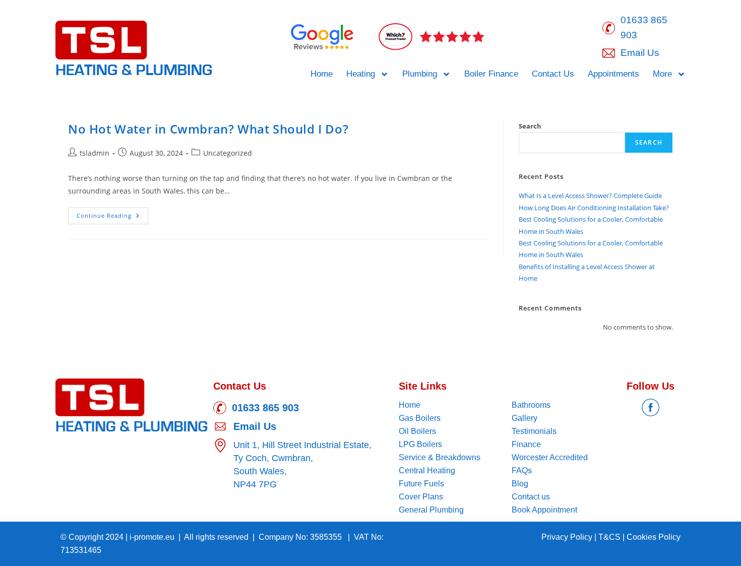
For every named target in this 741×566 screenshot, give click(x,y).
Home (322, 74)
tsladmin (94, 153)
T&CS (610, 537)
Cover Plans (421, 496)
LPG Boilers (420, 444)
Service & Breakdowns (439, 457)
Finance (526, 444)
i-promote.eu (153, 537)
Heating (360, 74)
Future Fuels (421, 483)
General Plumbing (431, 510)
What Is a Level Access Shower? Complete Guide (590, 195)
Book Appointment (544, 510)
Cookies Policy (654, 537)
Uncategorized (227, 153)
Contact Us (553, 74)
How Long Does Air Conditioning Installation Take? (594, 207)
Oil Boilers (417, 431)
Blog (520, 483)
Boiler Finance (491, 74)
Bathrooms (531, 405)
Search (530, 126)
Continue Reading (112, 213)
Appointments (613, 74)
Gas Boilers (420, 418)
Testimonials (534, 431)
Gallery (524, 418)
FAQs (522, 470)
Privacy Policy (567, 537)
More (662, 74)
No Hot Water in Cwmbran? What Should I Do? (208, 128)
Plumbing (419, 74)
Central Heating (427, 470)
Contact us (531, 496)
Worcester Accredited (550, 457)
